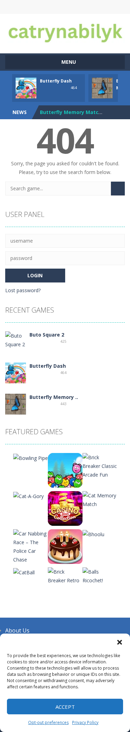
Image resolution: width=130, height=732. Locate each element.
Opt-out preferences (48, 722)
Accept (65, 706)
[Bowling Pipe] (30, 457)
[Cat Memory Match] (100, 499)
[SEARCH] (118, 188)
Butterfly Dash (56, 81)
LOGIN (37, 7)
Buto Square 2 (46, 334)
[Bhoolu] (93, 533)
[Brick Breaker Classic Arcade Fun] (100, 465)
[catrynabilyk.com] (65, 30)
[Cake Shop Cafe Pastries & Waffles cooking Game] (65, 546)
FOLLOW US (93, 7)
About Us (17, 630)
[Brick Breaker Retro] (65, 575)
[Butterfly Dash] (15, 372)
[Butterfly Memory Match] (15, 403)
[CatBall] (24, 571)
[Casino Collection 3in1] (65, 508)
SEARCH (65, 7)
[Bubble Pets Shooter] (65, 470)
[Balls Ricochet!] (100, 575)
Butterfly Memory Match (71, 112)
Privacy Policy (85, 722)
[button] (119, 642)
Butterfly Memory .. (53, 397)
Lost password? (23, 290)
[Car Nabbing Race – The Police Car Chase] (30, 546)
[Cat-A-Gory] (28, 495)
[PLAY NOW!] (26, 87)
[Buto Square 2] (15, 339)
